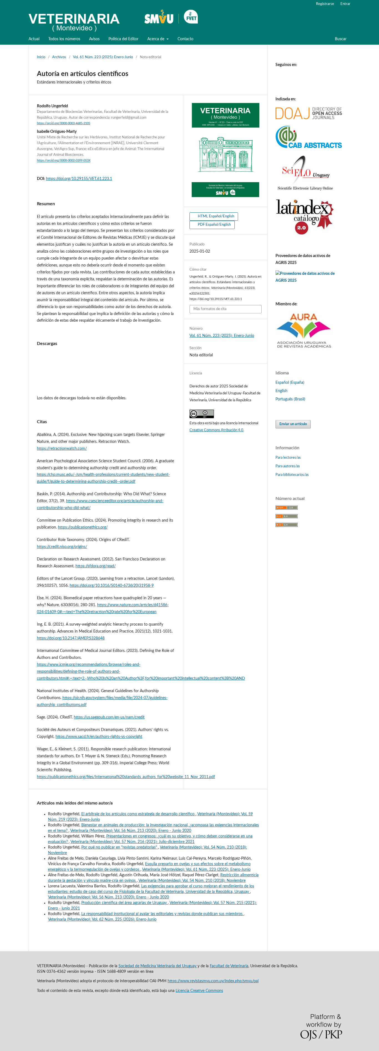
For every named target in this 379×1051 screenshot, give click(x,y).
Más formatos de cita (209, 309)
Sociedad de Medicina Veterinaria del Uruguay (158, 966)
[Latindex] (305, 234)
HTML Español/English (215, 216)
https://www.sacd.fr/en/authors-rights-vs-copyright (98, 737)
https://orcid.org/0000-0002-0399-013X (63, 160)
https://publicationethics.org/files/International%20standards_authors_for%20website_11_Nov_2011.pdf (126, 777)
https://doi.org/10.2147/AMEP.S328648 (71, 638)
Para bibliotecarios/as (292, 475)
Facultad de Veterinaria (229, 966)
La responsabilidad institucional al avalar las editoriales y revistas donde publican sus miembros (162, 914)
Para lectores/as (288, 458)
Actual (34, 39)
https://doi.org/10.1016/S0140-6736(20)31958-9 (112, 586)
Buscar (340, 39)
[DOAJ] (309, 118)
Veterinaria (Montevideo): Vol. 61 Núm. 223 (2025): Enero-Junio (196, 870)
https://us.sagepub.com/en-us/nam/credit (109, 717)
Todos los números (64, 39)
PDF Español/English (214, 225)
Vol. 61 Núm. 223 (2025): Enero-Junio (103, 57)
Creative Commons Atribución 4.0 (216, 430)
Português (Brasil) (290, 399)
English (281, 391)
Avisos (94, 39)
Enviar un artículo (293, 424)
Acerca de (156, 39)
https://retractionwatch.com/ (62, 449)
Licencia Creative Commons (199, 991)
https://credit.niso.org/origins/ (62, 547)
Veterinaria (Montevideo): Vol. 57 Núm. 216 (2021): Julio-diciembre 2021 (132, 842)
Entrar (345, 4)
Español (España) (290, 383)
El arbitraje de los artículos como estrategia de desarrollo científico (138, 814)
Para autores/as (288, 466)
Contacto (185, 39)
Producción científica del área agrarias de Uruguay (124, 903)
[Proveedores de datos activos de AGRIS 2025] (309, 281)
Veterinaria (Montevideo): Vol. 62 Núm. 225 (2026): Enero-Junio (102, 919)
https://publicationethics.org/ (83, 527)
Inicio (41, 57)
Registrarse (325, 4)
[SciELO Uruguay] (305, 190)
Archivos (59, 57)
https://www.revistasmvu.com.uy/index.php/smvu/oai (213, 981)
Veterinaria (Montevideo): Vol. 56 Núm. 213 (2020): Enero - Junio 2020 (130, 831)
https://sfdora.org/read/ (95, 566)
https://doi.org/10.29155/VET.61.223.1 (79, 179)
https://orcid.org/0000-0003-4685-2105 (63, 123)
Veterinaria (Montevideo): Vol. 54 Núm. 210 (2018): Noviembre (192, 881)
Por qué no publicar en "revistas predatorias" (119, 847)
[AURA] (304, 350)
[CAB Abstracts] (309, 147)
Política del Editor (123, 39)
